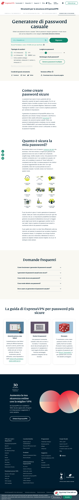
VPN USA (7, 476)
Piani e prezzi (26, 448)
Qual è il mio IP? (64, 444)
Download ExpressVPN (10, 443)
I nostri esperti (26, 478)
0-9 (29, 52)
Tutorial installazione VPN (47, 458)
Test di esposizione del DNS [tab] (31, 13)
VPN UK (7, 478)
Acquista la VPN (45, 465)
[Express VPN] (7, 3)
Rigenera (58, 40)
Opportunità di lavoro (28, 482)
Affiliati (43, 446)
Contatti (43, 462)
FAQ (42, 460)
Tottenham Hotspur (46, 441)
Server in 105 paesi (10, 474)
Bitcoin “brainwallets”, (65, 352)
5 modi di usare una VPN (66, 448)
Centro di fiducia (27, 468)
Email (24, 75)
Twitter (31, 75)
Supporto (36, 3)
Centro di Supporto (46, 455)
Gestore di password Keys (29, 455)
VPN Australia (8, 483)
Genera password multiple (52, 62)
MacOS (6, 446)
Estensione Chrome (9, 467)
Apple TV (7, 460)
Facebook (16, 75)
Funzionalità (19, 3)
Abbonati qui (71, 3)
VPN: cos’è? (62, 441)
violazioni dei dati (49, 149)
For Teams (50, 3)
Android (7, 453)
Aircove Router (26, 457)
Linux (6, 455)
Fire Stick (7, 462)
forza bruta (46, 118)
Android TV (7, 464)
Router (6, 457)
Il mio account (56, 3)
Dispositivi (28, 3)
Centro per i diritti (27, 471)
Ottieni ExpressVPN (20, 419)
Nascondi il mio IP (64, 446)
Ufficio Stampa (27, 480)
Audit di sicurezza (27, 473)
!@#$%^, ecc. (32, 55)
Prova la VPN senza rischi (29, 446)
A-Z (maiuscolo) (18, 52)
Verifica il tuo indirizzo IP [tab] (13, 13)
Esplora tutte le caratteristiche (27, 442)
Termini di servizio (41, 492)
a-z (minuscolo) (18, 55)
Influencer (43, 448)
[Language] (63, 3)
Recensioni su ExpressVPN (29, 475)
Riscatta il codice (45, 467)
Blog (43, 3)
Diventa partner (45, 444)
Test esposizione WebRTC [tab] (49, 13)
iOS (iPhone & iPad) (10, 450)
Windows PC (8, 448)
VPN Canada (8, 481)
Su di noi (25, 466)
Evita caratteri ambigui (20, 58)
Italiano (64, 455)
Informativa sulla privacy (30, 492)
